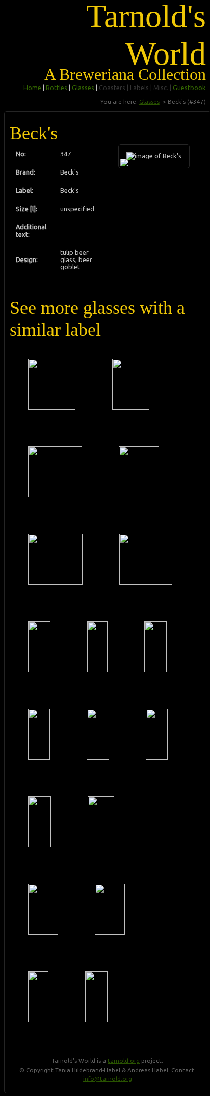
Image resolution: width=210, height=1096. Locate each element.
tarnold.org (124, 1060)
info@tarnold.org (107, 1078)
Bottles (56, 87)
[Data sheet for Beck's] (52, 384)
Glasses (83, 87)
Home (32, 87)
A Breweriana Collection (125, 74)
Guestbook (189, 87)
